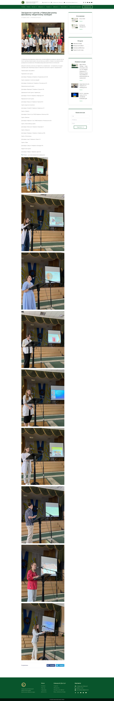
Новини (28, 6)
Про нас (34, 6)
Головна (23, 6)
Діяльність (55, 6)
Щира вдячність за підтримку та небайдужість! (84, 86)
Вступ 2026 (82, 18)
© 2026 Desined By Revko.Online (57, 699)
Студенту (48, 6)
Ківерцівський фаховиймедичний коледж (32, 2)
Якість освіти (64, 6)
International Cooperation (75, 6)
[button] (51, 665)
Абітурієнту (40, 6)
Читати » (81, 21)
